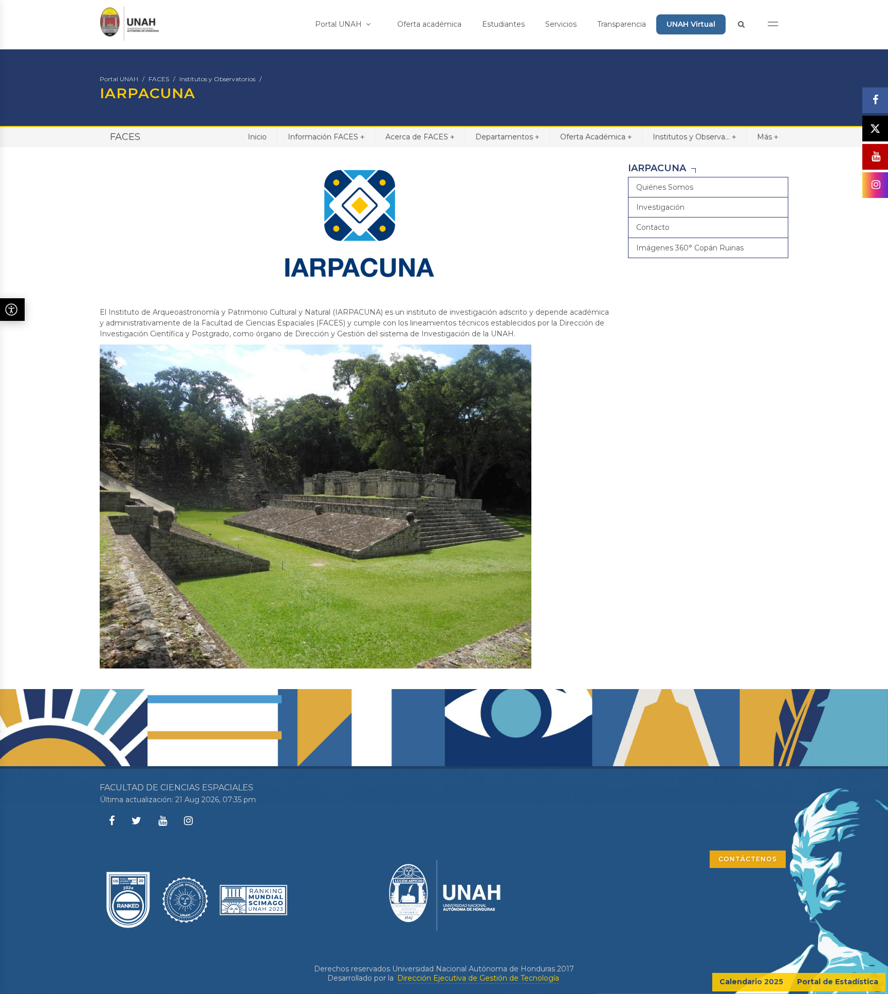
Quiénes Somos (664, 187)
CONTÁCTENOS (747, 859)
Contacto (653, 227)
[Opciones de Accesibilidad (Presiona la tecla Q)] (12, 309)
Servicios (561, 24)
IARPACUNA (657, 168)
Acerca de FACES (419, 136)
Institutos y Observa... (694, 136)
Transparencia (621, 24)
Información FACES (326, 136)
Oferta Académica (596, 136)
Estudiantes (503, 24)
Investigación (660, 207)
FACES (159, 79)
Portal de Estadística (837, 981)
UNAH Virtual (691, 24)
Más (767, 136)
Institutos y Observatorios (217, 79)
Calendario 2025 (751, 981)
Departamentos (507, 136)
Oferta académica (429, 24)
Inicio (257, 136)
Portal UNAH (339, 24)
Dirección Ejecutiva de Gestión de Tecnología (478, 978)
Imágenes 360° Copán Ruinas (690, 247)
